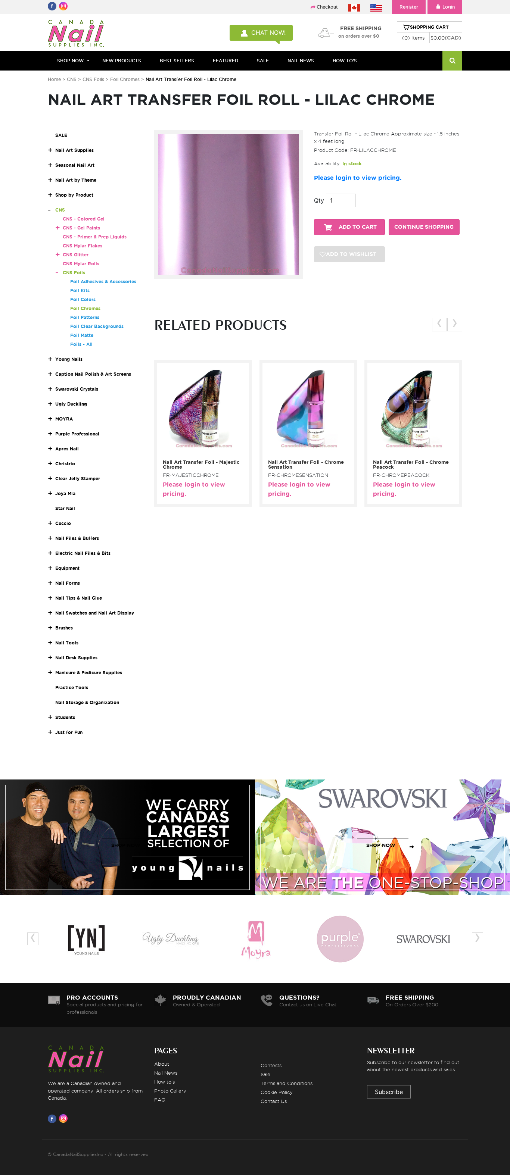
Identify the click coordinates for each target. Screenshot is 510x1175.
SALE (263, 60)
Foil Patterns (84, 317)
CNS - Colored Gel (84, 218)
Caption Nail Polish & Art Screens (93, 374)
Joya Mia (65, 493)
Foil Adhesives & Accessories (103, 281)
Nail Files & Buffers (77, 538)
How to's (164, 1081)
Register (408, 6)
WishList (200, 452)
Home (54, 79)
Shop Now (70, 60)
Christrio (65, 463)
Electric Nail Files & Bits (83, 553)
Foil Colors (83, 299)
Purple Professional (77, 433)
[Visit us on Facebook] (53, 1118)
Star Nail (65, 508)
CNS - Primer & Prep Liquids (95, 236)
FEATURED (225, 60)
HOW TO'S (345, 60)
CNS (72, 79)
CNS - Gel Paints (81, 227)
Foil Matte (81, 335)
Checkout (327, 6)
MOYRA (64, 418)
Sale (265, 1074)
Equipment (67, 568)
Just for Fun (69, 732)
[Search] (452, 61)
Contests (271, 1065)
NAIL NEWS (300, 60)
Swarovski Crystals (76, 389)
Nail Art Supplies (74, 150)
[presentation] (439, 324)
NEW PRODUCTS (121, 60)
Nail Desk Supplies (76, 657)
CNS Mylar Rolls (81, 263)
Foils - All (81, 344)
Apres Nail (67, 448)
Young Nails (69, 359)
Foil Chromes (125, 79)
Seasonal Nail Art (74, 165)
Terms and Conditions (286, 1083)
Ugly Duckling (71, 403)
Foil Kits (80, 290)
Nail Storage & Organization (87, 702)
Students (65, 717)
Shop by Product (74, 195)
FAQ (159, 1099)
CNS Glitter (75, 254)
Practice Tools (71, 687)
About (161, 1063)
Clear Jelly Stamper (77, 478)
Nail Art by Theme (75, 180)
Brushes (64, 627)
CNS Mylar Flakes (82, 245)
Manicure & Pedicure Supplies (88, 672)
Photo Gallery (170, 1090)
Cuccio (63, 523)
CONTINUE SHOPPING (424, 227)
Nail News (165, 1072)
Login (448, 6)
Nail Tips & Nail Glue (78, 598)
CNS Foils (93, 79)
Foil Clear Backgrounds (97, 326)
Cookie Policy (277, 1092)
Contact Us (274, 1101)
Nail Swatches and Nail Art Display (94, 612)
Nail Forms (67, 583)
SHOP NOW (125, 845)
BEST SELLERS (177, 60)
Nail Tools (66, 642)
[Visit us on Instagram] (64, 1118)
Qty (319, 200)
